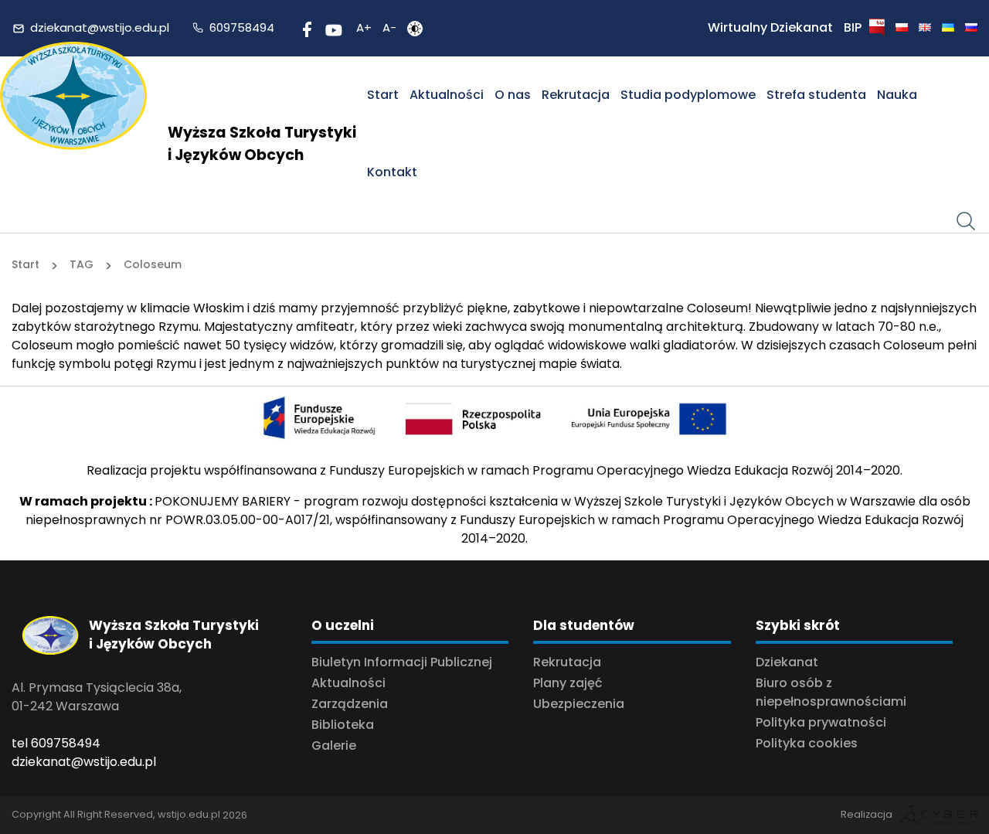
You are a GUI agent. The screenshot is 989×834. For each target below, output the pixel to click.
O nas (512, 95)
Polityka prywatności (821, 722)
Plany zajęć (568, 683)
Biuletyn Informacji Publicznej (401, 662)
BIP (853, 27)
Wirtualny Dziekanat (770, 27)
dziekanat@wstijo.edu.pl (99, 27)
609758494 (241, 27)
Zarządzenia (349, 704)
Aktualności (447, 95)
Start (383, 95)
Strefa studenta (816, 95)
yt (331, 27)
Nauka (897, 95)
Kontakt (392, 172)
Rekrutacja (576, 95)
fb (305, 27)
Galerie (333, 745)
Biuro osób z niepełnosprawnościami (831, 692)
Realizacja (866, 814)
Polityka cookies (807, 743)
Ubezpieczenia (578, 704)
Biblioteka (342, 725)
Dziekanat (787, 662)
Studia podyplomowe (688, 95)
